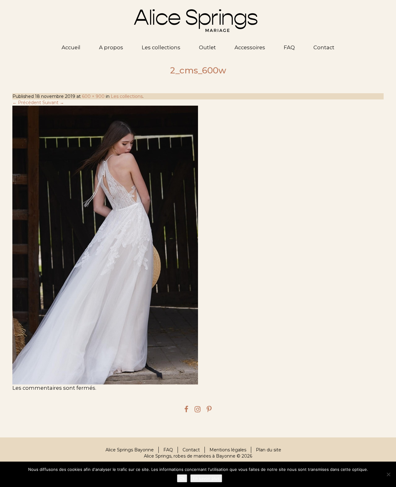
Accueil (71, 47)
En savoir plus (206, 478)
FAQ (289, 47)
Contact (323, 47)
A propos (111, 47)
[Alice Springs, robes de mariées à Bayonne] (195, 20)
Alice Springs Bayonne (129, 450)
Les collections (161, 47)
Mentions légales (227, 450)
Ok (182, 478)
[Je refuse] (388, 474)
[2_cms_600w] (198, 245)
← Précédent (26, 102)
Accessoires (250, 47)
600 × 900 (93, 96)
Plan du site (268, 450)
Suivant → (53, 102)
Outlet (207, 47)
